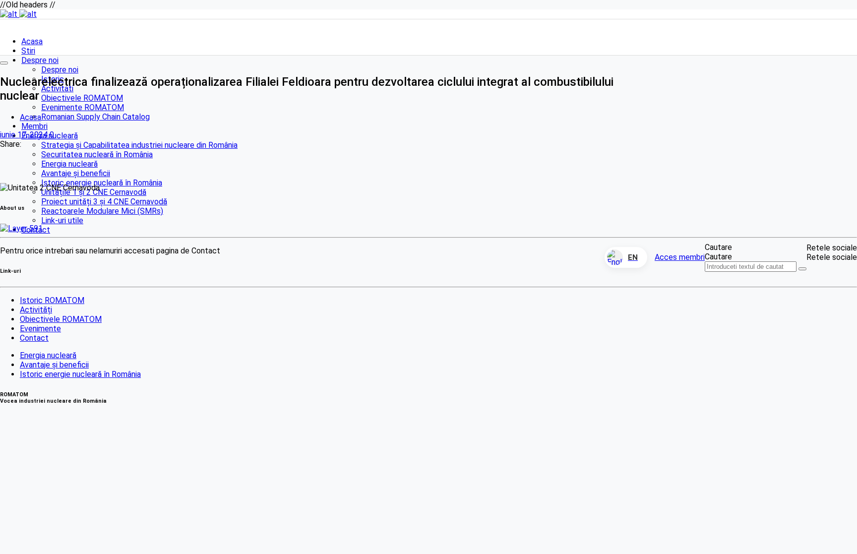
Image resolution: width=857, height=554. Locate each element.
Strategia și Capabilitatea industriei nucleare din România (139, 145)
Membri (34, 126)
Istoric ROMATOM (52, 300)
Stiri (28, 51)
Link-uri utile (62, 220)
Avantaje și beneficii (75, 173)
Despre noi (40, 60)
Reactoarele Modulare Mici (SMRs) (102, 211)
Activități (36, 309)
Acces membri (680, 257)
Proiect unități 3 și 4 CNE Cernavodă (104, 201)
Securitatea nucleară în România (97, 154)
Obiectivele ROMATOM (82, 98)
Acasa (32, 41)
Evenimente (40, 328)
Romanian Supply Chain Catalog (95, 117)
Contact (34, 338)
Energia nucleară (69, 164)
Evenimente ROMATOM (82, 107)
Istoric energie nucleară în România (101, 182)
